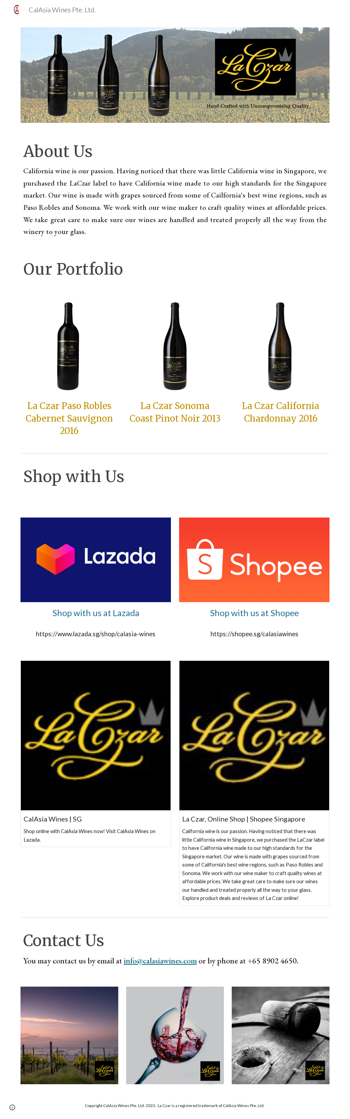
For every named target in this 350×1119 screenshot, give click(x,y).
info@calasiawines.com (160, 960)
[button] (12, 1107)
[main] (175, 190)
